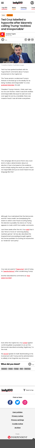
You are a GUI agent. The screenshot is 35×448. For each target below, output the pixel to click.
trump (16, 369)
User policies (17, 412)
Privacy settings (17, 420)
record (5, 354)
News (14, 8)
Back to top (29, 390)
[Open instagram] (24, 402)
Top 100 (4, 8)
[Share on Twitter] (29, 39)
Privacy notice (17, 416)
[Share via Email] (32, 39)
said (27, 230)
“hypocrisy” (20, 269)
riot (21, 369)
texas (10, 369)
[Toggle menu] (3, 3)
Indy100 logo (17, 2)
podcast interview (7, 85)
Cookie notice (17, 424)
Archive (18, 428)
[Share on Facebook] (25, 39)
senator (4, 369)
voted (25, 343)
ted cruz (9, 15)
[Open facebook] (10, 402)
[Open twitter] (17, 402)
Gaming (24, 8)
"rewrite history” (9, 271)
